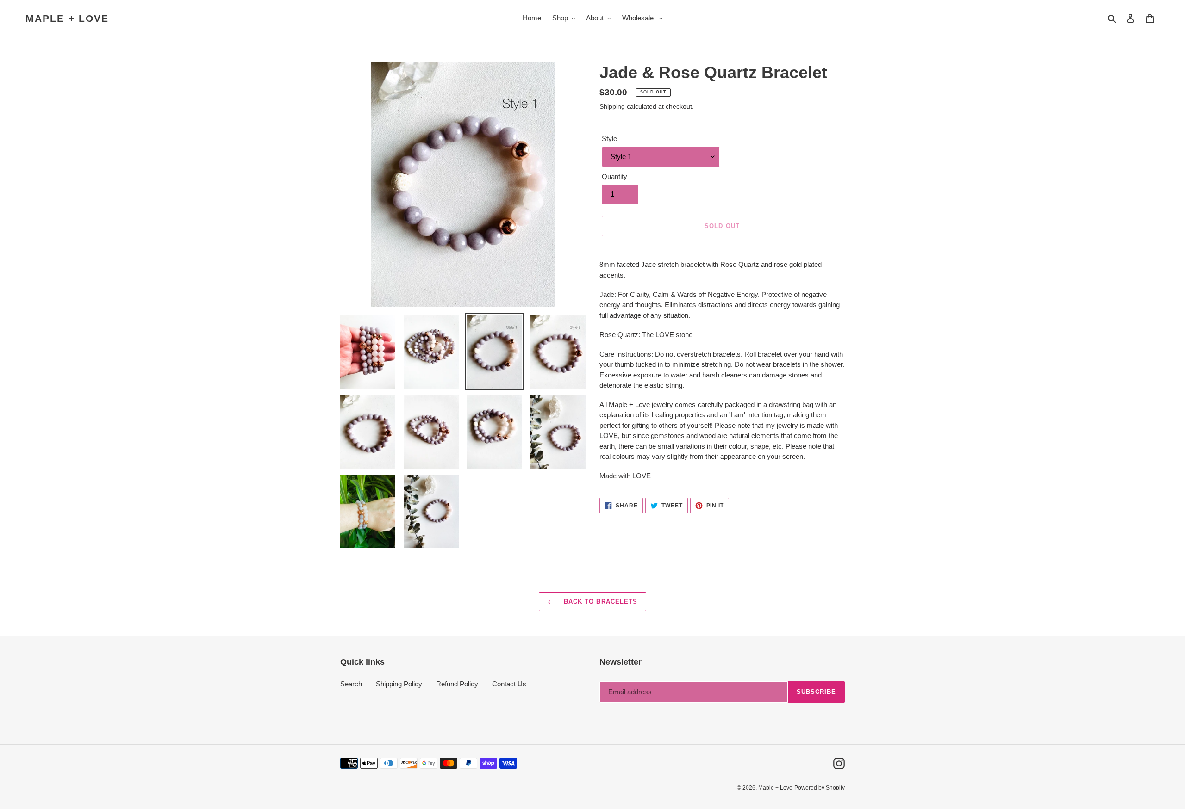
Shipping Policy (399, 684)
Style (609, 138)
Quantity (614, 176)
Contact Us (509, 684)
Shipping (612, 106)
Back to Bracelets (599, 601)
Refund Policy (457, 684)
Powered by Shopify (819, 787)
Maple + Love (67, 18)
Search (351, 684)
